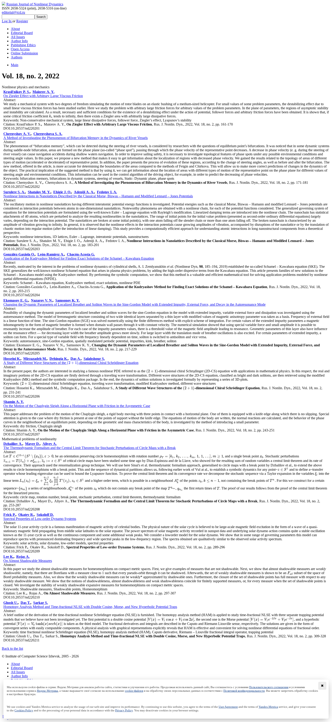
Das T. (25, 603)
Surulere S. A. (14, 192)
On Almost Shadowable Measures (27, 561)
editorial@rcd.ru (13, 12)
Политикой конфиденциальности (244, 690)
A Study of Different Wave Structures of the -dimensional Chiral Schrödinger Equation (70, 363)
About (15, 29)
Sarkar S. (40, 603)
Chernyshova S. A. (47, 134)
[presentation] (51, 116)
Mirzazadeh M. (35, 359)
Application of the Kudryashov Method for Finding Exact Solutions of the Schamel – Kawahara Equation (78, 258)
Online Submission (24, 53)
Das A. (75, 359)
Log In (7, 21)
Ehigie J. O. (62, 192)
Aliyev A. (49, 444)
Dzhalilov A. (12, 444)
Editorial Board (22, 33)
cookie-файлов (134, 690)
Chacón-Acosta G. (81, 254)
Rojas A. (23, 557)
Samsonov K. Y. (67, 300)
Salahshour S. (94, 359)
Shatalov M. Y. (39, 192)
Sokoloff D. (45, 515)
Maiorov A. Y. (43, 92)
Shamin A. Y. (13, 402)
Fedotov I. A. (107, 192)
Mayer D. (32, 444)
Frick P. (9, 515)
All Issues (18, 37)
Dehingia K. (58, 359)
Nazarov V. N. (42, 300)
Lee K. (8, 557)
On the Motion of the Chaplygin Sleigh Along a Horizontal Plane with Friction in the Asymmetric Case (76, 406)
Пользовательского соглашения (268, 687)
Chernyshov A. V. (17, 134)
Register (22, 21)
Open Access (20, 49)
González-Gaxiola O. (19, 254)
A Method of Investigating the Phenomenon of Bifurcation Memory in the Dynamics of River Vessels (75, 138)
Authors (16, 57)
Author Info (19, 41)
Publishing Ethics (23, 45)
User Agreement (228, 706)
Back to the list (12, 648)
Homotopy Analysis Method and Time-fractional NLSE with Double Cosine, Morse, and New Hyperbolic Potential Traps (90, 607)
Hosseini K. (12, 359)
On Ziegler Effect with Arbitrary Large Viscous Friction (43, 96)
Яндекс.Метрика (47, 690)
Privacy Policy (124, 710)
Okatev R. (26, 515)
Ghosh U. (10, 603)
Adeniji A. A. (84, 192)
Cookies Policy (23, 710)
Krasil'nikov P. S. (16, 92)
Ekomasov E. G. (15, 300)
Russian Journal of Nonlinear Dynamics (34, 4)
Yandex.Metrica (268, 706)
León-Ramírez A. (50, 254)
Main (14, 65)
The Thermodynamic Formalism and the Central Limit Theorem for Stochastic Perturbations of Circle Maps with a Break (89, 448)
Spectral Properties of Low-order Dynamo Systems (39, 519)
